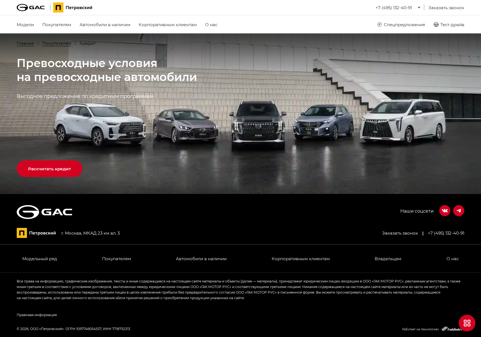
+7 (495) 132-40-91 (446, 233)
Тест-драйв (452, 24)
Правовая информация (37, 315)
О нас (211, 24)
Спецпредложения (404, 24)
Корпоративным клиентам (168, 24)
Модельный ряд (39, 258)
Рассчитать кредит (49, 168)
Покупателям (56, 24)
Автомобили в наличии (105, 24)
